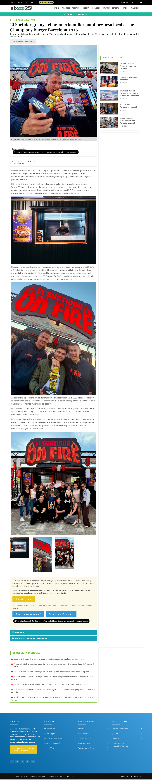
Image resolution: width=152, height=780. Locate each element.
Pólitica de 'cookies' (56, 776)
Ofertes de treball (84, 738)
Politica (75, 8)
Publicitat (124, 776)
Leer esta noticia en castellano (23, 41)
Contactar (115, 738)
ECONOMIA (68, 14)
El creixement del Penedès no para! (127, 121)
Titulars (135, 2)
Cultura (106, 8)
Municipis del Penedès (52, 743)
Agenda (81, 729)
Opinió (56, 8)
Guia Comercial (83, 733)
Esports (115, 8)
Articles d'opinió (50, 733)
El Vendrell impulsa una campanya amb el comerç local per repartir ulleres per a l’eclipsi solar (52, 672)
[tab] (53, 632)
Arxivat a (19, 632)
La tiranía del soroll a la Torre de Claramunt (129, 94)
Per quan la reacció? (128, 107)
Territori (66, 8)
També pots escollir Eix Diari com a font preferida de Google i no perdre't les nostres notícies (52, 621)
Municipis (124, 2)
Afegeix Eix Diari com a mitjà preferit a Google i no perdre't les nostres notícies (46, 152)
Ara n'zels (124, 80)
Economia (96, 8)
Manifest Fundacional (120, 729)
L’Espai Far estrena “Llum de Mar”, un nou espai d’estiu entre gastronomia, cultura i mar (50, 684)
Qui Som (115, 733)
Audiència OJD (136, 776)
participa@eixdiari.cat (120, 746)
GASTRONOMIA (80, 14)
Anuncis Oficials (84, 743)
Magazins (135, 8)
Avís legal (70, 776)
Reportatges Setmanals (53, 738)
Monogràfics (49, 748)
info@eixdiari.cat (118, 743)
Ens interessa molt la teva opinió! (31, 638)
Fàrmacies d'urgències (86, 748)
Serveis (125, 8)
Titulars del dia (49, 729)
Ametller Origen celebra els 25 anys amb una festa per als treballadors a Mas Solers (48, 659)
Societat (85, 8)
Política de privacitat (37, 776)
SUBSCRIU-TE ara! (46, 2)
